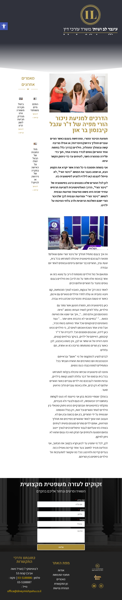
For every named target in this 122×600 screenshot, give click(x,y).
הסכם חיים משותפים (34, 107)
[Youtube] (94, 586)
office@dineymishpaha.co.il (24, 591)
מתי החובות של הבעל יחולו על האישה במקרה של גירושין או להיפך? (35, 165)
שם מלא (81, 500)
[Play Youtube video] (78, 233)
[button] (4, 26)
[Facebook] (101, 586)
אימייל (82, 520)
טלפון (82, 510)
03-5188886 (25, 578)
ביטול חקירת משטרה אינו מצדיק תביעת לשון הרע (20, 114)
